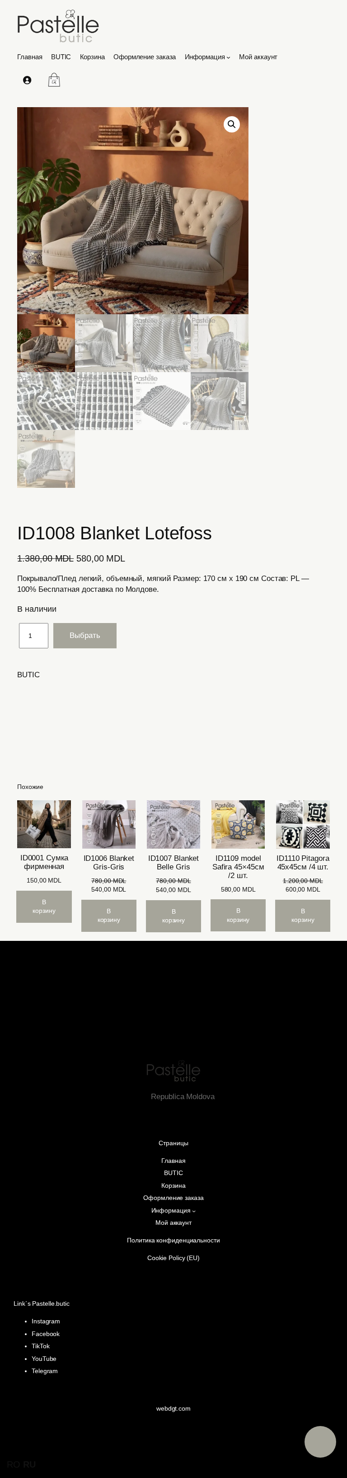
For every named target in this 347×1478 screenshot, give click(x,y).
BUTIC (28, 675)
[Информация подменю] (228, 57)
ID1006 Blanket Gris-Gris (109, 862)
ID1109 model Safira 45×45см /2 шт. (238, 867)
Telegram (45, 1370)
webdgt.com (173, 1408)
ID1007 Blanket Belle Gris (173, 862)
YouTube (44, 1358)
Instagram (46, 1321)
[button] (232, 124)
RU (29, 1464)
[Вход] (26, 80)
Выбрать (85, 635)
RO (13, 1464)
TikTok (40, 1346)
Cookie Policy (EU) (173, 1257)
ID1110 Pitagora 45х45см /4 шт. (303, 862)
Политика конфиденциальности (173, 1240)
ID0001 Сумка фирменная (44, 862)
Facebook (46, 1333)
